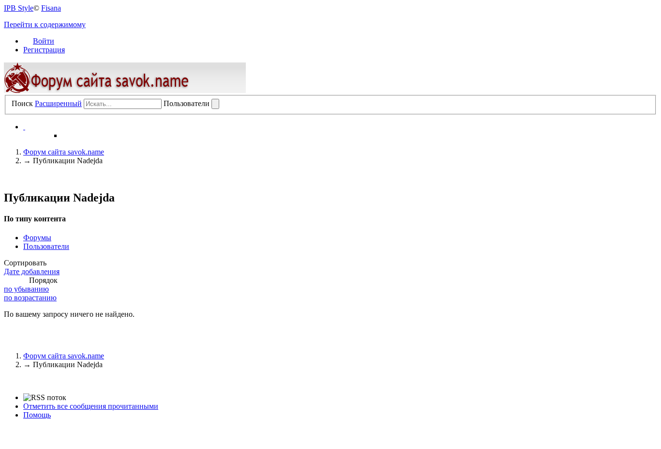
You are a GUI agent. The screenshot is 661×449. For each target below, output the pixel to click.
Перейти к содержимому (45, 24)
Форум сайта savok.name (63, 356)
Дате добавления (32, 271)
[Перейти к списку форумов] (125, 90)
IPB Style (18, 8)
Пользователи (46, 246)
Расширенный (58, 103)
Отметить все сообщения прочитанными (90, 406)
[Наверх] (7, 381)
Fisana (51, 8)
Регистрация (44, 50)
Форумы (37, 237)
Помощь (37, 415)
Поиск (22, 103)
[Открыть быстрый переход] (24, 127)
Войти (43, 41)
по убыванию (26, 289)
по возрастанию (30, 298)
